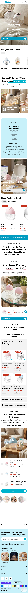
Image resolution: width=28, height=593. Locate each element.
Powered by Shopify (19, 591)
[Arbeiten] (14, 126)
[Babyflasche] (6, 62)
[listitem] (14, 515)
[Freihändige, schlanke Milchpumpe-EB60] (10, 213)
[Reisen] (14, 130)
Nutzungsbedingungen (6, 546)
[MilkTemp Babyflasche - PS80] (23, 109)
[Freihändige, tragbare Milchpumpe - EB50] (4, 109)
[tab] (3, 53)
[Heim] (14, 134)
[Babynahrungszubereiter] (17, 62)
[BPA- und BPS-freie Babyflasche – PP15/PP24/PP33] (6, 474)
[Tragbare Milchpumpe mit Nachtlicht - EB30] (20, 379)
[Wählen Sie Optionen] (17, 221)
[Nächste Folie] (26, 42)
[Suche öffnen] (22, 2)
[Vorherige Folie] (24, 42)
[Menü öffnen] (2, 2)
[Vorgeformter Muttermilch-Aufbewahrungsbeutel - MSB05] (6, 484)
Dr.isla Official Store (9, 591)
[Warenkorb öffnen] (26, 2)
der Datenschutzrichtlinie (18, 546)
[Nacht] (14, 138)
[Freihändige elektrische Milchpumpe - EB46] (8, 379)
